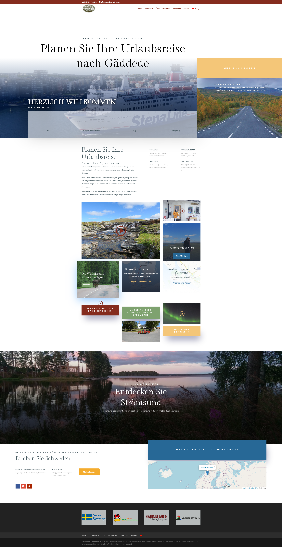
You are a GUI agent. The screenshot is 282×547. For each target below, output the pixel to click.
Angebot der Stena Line (141, 282)
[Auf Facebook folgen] (18, 486)
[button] (207, 473)
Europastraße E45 (228, 84)
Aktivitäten (166, 9)
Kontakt (186, 9)
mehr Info (87, 285)
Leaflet (245, 488)
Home (139, 9)
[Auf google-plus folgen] (23, 486)
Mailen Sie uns (89, 472)
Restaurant (177, 9)
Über (158, 9)
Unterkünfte (149, 9)
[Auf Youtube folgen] (29, 486)
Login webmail (126, 544)
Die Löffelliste (182, 256)
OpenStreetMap (253, 488)
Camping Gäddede (207, 467)
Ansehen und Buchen (182, 283)
